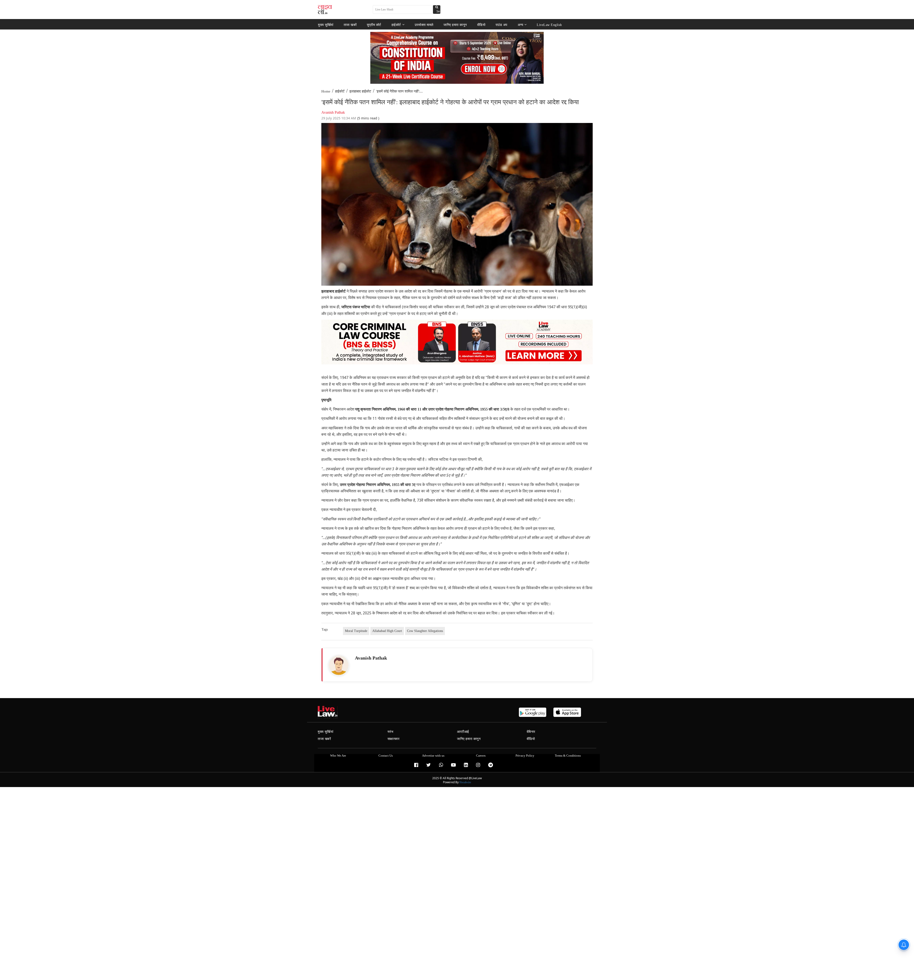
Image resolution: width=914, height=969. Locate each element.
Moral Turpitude (356, 631)
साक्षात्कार (393, 739)
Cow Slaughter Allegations (425, 631)
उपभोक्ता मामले (424, 24)
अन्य (520, 24)
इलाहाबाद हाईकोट (360, 91)
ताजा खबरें (350, 24)
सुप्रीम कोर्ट (374, 24)
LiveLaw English (549, 24)
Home (325, 91)
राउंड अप (501, 24)
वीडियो (481, 24)
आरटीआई (463, 732)
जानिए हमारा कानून (455, 24)
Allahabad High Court (387, 631)
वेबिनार (531, 732)
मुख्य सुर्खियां (325, 24)
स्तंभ (390, 732)
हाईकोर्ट (396, 24)
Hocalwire (465, 782)
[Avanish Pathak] (338, 665)
